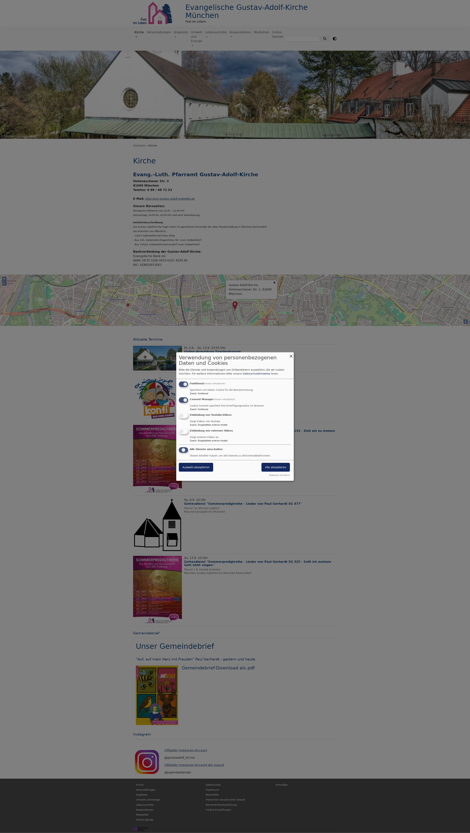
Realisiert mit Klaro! (279, 475)
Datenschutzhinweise (256, 373)
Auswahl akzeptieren (195, 467)
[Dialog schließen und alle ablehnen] (291, 354)
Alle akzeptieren (275, 467)
